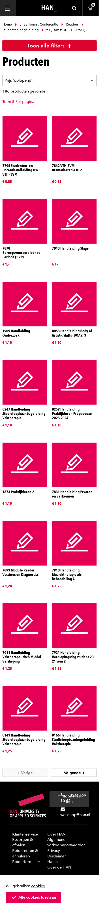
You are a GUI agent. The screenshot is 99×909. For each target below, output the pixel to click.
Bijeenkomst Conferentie (39, 24)
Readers (72, 24)
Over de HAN (59, 867)
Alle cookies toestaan (37, 897)
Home (7, 24)
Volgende (73, 772)
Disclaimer (56, 856)
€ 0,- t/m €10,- (56, 30)
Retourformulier (26, 861)
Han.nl (53, 861)
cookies (38, 886)
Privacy (53, 850)
